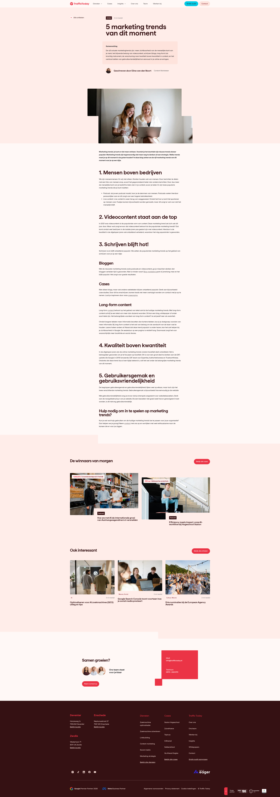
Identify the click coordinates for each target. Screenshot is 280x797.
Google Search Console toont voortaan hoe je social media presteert (139, 599)
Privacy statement (172, 789)
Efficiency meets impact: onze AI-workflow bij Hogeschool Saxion (185, 523)
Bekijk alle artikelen (201, 551)
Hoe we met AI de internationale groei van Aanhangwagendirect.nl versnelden (117, 518)
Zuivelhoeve (169, 729)
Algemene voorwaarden (153, 789)
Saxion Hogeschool (171, 722)
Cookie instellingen (188, 789)
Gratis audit (191, 4)
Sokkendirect (169, 747)
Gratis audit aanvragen (198, 759)
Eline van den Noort (141, 70)
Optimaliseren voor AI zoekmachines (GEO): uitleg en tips (92, 603)
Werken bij (157, 4)
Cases (109, 4)
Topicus (167, 735)
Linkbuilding (145, 738)
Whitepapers (194, 747)
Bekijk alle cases (202, 462)
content (111, 310)
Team (145, 4)
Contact (204, 4)
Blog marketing (150, 272)
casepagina (133, 295)
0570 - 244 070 (172, 672)
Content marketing (147, 744)
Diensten (96, 4)
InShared (168, 741)
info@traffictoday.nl (174, 661)
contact (127, 423)
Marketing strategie (148, 756)
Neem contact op (90, 684)
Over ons (134, 4)
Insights (120, 4)
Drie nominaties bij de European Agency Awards (185, 603)
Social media (145, 750)
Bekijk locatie (75, 727)
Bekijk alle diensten (147, 762)
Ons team (192, 729)
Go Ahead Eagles (171, 753)
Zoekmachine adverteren (150, 731)
